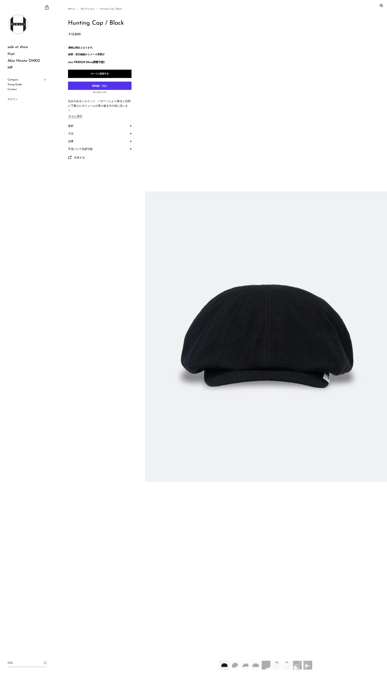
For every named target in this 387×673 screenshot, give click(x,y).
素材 (70, 126)
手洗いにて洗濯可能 (80, 149)
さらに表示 (75, 116)
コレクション (87, 9)
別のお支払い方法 (99, 92)
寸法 (70, 133)
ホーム (71, 9)
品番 (70, 141)
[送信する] (45, 663)
